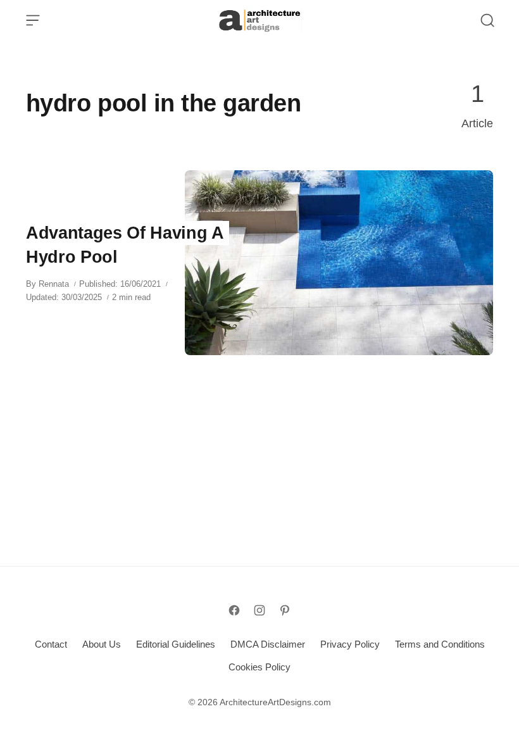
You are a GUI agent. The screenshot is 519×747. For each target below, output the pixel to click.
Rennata (54, 284)
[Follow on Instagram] (259, 610)
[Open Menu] (33, 20)
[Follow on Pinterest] (284, 610)
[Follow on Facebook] (234, 610)
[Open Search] (487, 20)
